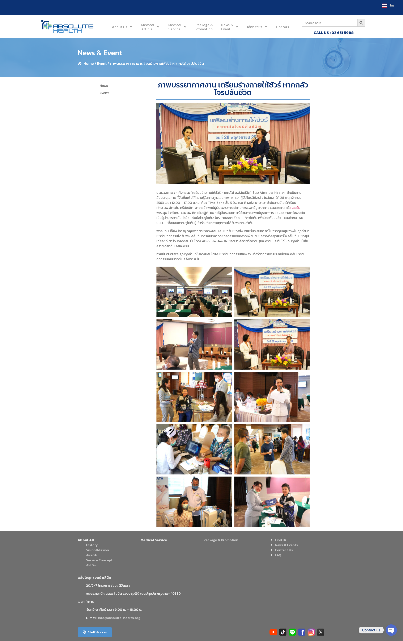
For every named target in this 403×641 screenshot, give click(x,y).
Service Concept (99, 560)
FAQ (278, 555)
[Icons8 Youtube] (273, 632)
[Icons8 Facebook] (301, 632)
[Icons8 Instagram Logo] (311, 632)
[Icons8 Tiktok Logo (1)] (283, 632)
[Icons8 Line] (292, 632)
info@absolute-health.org (119, 617)
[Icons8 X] (320, 632)
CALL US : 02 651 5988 (334, 32)
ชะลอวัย (294, 207)
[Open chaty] (391, 630)
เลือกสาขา (254, 27)
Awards (92, 555)
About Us (119, 27)
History (92, 544)
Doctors (282, 27)
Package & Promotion (221, 539)
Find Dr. (281, 539)
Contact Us (284, 549)
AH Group (94, 565)
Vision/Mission (97, 549)
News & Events (286, 544)
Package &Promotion (204, 27)
